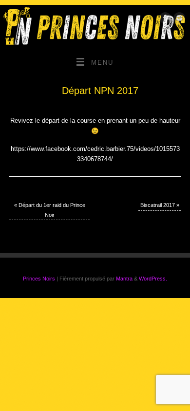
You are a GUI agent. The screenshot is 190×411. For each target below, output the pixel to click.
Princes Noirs (39, 278)
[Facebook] (164, 19)
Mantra (124, 278)
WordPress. (153, 278)
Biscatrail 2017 (159, 205)
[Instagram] (178, 19)
